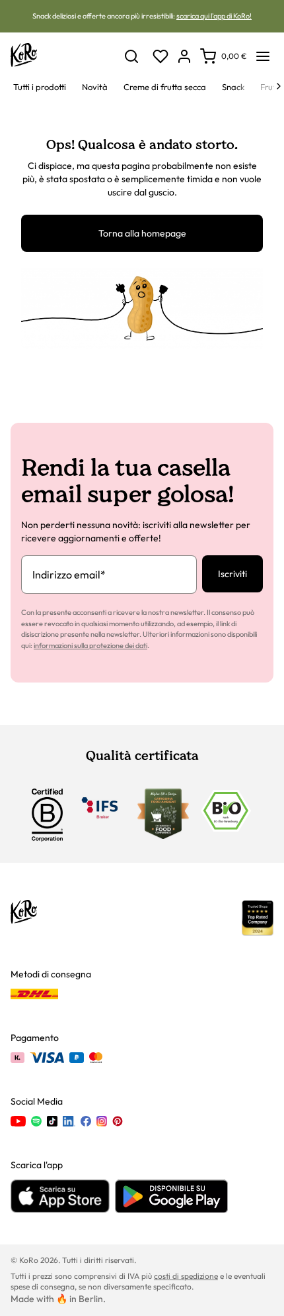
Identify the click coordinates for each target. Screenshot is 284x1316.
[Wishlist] (160, 56)
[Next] (278, 86)
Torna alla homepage (142, 233)
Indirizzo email (69, 574)
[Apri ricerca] (131, 56)
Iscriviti (232, 574)
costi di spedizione (186, 1276)
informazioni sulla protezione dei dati (90, 645)
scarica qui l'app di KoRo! (214, 16)
